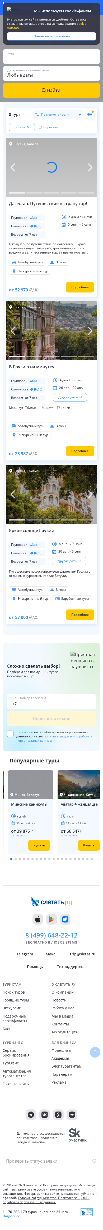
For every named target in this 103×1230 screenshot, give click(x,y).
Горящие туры (16, 1000)
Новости (59, 1000)
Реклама (59, 1082)
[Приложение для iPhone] (37, 919)
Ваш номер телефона (29, 698)
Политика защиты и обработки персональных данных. (46, 1200)
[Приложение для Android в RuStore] (65, 919)
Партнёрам (62, 1074)
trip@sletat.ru (82, 953)
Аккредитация (64, 1032)
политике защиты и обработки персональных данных (54, 738)
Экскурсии (12, 1008)
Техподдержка (71, 966)
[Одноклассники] (58, 1114)
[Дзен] (72, 1114)
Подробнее (11, 1216)
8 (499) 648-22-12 (51, 935)
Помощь (35, 966)
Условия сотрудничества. (37, 1198)
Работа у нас (63, 1008)
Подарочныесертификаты (15, 1018)
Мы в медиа (62, 1016)
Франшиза (61, 1050)
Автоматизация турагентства (17, 1073)
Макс (50, 953)
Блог (7, 1028)
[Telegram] (31, 1114)
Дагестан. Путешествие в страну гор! (48, 203)
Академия (60, 1058)
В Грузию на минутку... (33, 367)
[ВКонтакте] (44, 1114)
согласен (26, 732)
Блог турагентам (67, 1066)
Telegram (24, 953)
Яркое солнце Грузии (31, 530)
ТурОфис (11, 1063)
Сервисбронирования (16, 1053)
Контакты (60, 1024)
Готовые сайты (16, 1084)
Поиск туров (14, 992)
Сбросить (50, 127)
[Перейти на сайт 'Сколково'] (78, 1137)
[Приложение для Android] (51, 919)
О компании (63, 992)
